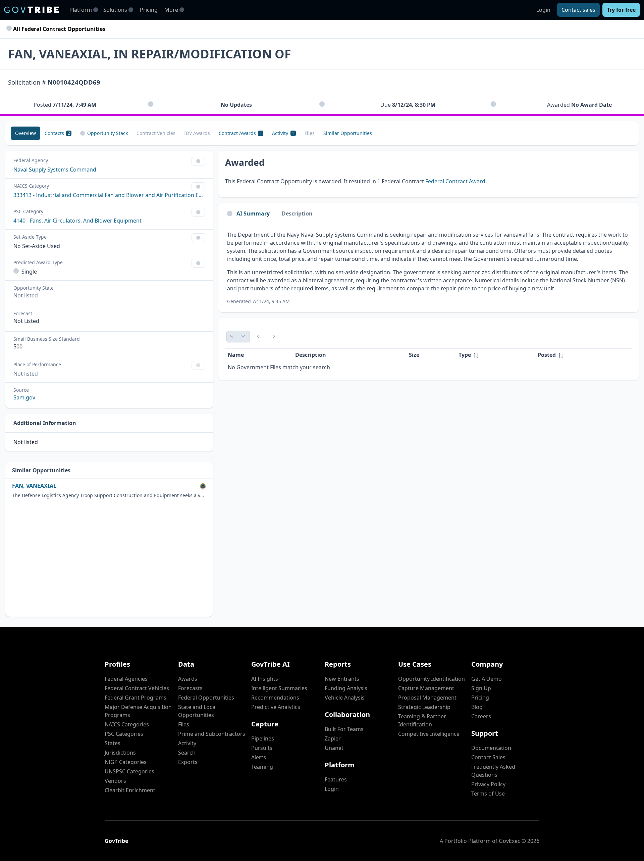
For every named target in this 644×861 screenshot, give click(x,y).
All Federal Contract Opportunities (58, 29)
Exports (188, 762)
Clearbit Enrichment (130, 790)
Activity (187, 743)
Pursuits (261, 748)
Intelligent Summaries (279, 688)
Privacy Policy (488, 784)
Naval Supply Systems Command (54, 169)
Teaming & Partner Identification (422, 720)
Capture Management (426, 688)
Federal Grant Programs (135, 697)
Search (187, 752)
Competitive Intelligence (429, 733)
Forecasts (190, 688)
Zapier (333, 738)
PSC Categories (124, 733)
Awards (187, 678)
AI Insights (264, 678)
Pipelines (262, 738)
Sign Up (481, 688)
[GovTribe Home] (31, 10)
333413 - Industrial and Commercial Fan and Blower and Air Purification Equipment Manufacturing (109, 195)
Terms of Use (488, 793)
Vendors (115, 780)
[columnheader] (495, 355)
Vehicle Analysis (345, 697)
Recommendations (275, 697)
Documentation (491, 748)
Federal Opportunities (206, 697)
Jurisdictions (120, 752)
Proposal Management (427, 697)
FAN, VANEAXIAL (34, 486)
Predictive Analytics (275, 707)
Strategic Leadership (424, 707)
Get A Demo (486, 678)
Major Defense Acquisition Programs (138, 711)
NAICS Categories (127, 724)
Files (183, 724)
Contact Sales (488, 757)
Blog (477, 707)
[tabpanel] (428, 268)
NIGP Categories (126, 762)
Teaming (262, 766)
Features (336, 779)
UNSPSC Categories (129, 771)
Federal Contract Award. (456, 181)
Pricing (149, 9)
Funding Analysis (346, 688)
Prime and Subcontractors (211, 733)
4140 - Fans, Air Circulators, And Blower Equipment (77, 220)
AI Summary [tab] (253, 213)
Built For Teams (344, 729)
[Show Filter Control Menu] (198, 161)
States (112, 743)
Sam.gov (24, 397)
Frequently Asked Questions (493, 770)
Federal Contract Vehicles (137, 688)
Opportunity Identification (431, 678)
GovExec (509, 841)
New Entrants (342, 678)
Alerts (258, 757)
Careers (481, 716)
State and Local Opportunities (197, 711)
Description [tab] (297, 213)
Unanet (334, 748)
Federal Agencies (126, 678)
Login (543, 9)
